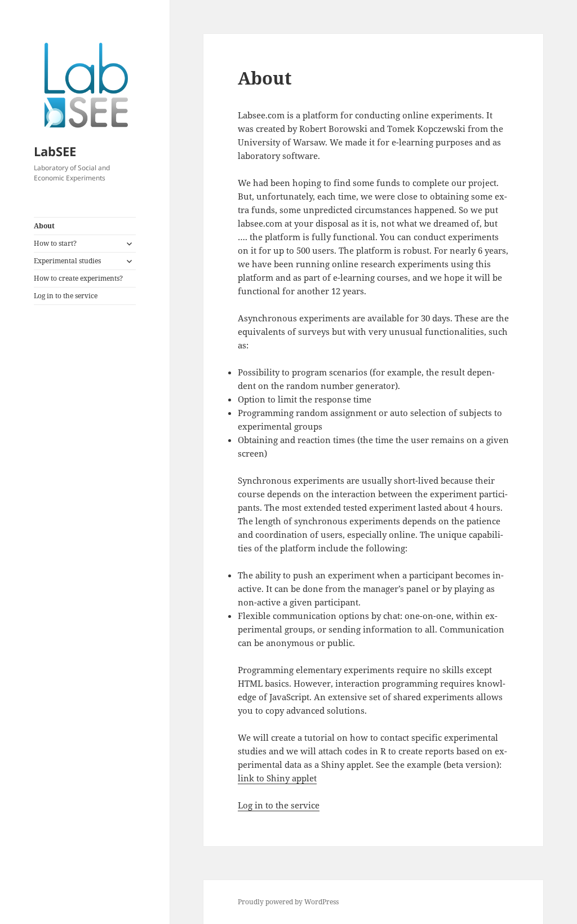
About (44, 226)
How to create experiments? (78, 278)
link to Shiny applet (277, 778)
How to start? (55, 243)
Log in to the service (65, 295)
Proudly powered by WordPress (288, 902)
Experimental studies (67, 261)
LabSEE (55, 151)
